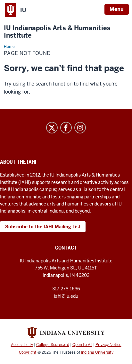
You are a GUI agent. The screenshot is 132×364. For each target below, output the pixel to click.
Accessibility (22, 344)
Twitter (52, 127)
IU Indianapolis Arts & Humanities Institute (57, 31)
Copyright (28, 352)
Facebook (66, 127)
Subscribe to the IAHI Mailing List (42, 227)
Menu (117, 9)
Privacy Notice (108, 344)
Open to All (82, 344)
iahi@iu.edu (66, 296)
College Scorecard (52, 344)
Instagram (80, 127)
